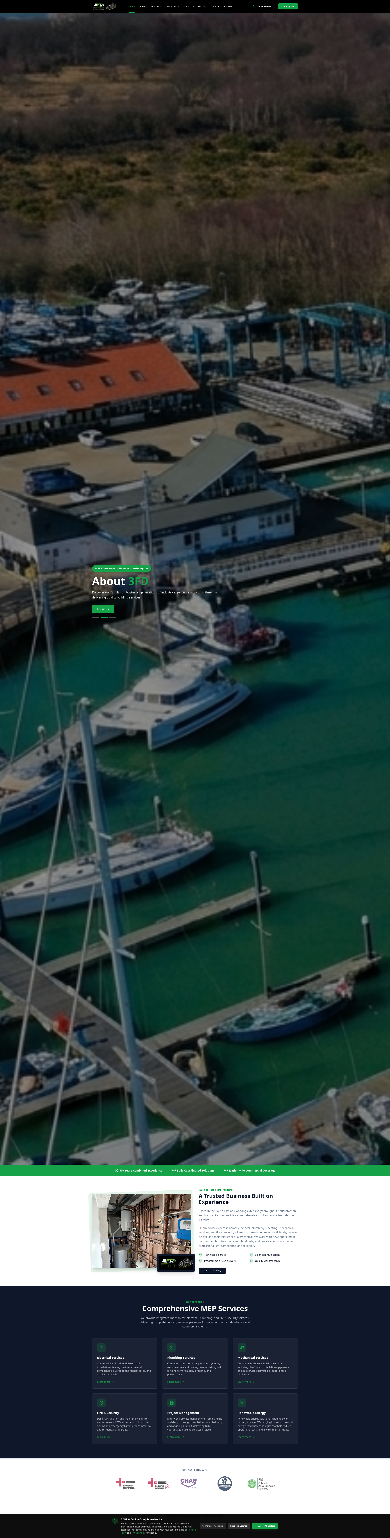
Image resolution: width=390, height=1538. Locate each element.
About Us (103, 611)
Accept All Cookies (266, 1526)
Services (155, 6)
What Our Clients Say (196, 6)
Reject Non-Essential (239, 1526)
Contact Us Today (212, 1270)
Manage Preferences (214, 1526)
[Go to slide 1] (95, 617)
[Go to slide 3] (112, 617)
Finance (215, 6)
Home (132, 6)
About (143, 6)
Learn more (103, 1381)
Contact (228, 6)
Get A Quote (288, 6)
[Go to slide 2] (104, 617)
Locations (172, 6)
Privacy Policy (138, 1532)
